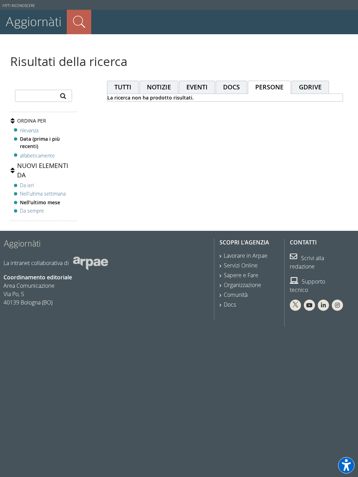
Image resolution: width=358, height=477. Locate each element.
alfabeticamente (37, 155)
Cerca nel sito (79, 22)
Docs (230, 304)
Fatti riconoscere (18, 5)
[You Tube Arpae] (309, 305)
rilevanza (29, 130)
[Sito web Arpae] (90, 263)
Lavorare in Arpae (245, 255)
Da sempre (32, 210)
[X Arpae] (295, 305)
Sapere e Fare (241, 275)
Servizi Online (241, 265)
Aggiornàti (33, 21)
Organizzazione (242, 285)
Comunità (236, 295)
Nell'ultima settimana (43, 193)
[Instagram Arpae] (337, 305)
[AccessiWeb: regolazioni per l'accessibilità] (346, 465)
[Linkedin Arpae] (323, 305)
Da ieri (27, 185)
